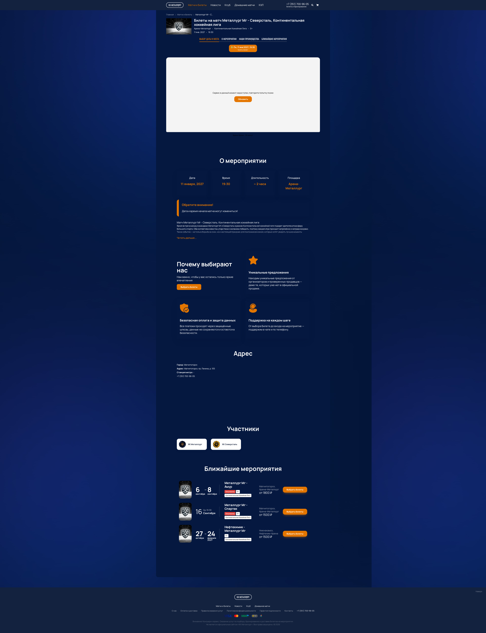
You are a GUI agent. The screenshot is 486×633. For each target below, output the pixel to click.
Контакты (289, 610)
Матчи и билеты (197, 5)
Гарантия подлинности (270, 610)
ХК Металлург (174, 5)
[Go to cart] (317, 5)
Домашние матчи (245, 5)
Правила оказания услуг (212, 610)
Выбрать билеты (189, 287)
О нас (174, 610)
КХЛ (261, 5)
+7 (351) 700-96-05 (297, 4)
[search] (312, 5)
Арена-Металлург (202, 28)
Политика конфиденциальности (241, 610)
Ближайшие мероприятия (274, 38)
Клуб (227, 5)
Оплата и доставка (188, 610)
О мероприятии (229, 38)
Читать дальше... (187, 237)
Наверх (479, 591)
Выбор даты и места (209, 38)
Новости (216, 5)
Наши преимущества (249, 38)
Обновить (243, 99)
